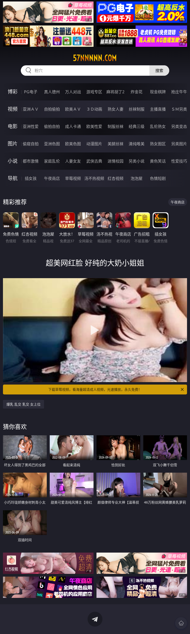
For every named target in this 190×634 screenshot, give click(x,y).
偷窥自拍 (31, 143)
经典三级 (136, 126)
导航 (13, 178)
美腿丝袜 (115, 143)
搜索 (159, 70)
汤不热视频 (94, 178)
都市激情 (31, 161)
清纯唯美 (136, 143)
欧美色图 (73, 143)
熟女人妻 (115, 109)
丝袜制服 (136, 109)
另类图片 (179, 143)
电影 (13, 126)
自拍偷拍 (52, 109)
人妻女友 (73, 161)
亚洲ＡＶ (31, 109)
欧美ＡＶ (73, 109)
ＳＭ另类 (179, 109)
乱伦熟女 (158, 126)
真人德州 (52, 92)
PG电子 (30, 92)
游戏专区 (94, 92)
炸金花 (136, 92)
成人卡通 (73, 126)
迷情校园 (115, 161)
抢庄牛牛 (179, 92)
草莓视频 (73, 178)
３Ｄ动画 (94, 109)
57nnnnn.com (95, 58)
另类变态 (179, 126)
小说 (13, 161)
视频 (13, 109)
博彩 (13, 91)
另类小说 (136, 161)
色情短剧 (158, 178)
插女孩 (31, 178)
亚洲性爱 (31, 126)
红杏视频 (115, 178)
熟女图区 (158, 143)
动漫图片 (94, 143)
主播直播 (158, 109)
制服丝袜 (115, 126)
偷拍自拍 (52, 126)
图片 (13, 143)
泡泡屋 (136, 178)
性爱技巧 (179, 161)
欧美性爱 (94, 126)
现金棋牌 (158, 92)
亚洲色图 (52, 143)
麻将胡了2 (115, 92)
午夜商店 (52, 178)
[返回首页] (181, 623)
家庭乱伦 (52, 161)
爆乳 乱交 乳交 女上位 (23, 404)
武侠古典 (94, 161)
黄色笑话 (158, 161)
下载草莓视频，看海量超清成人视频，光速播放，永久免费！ (95, 389)
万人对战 (73, 92)
